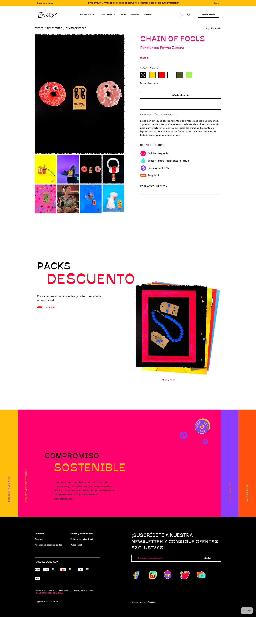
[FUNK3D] (47, 14)
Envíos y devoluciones (82, 533)
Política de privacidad (82, 539)
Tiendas (39, 539)
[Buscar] (188, 14)
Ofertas (135, 14)
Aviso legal (76, 545)
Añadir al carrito (180, 95)
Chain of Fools (75, 28)
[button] (163, 380)
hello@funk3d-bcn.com (49, 592)
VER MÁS (50, 307)
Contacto (39, 533)
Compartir (216, 28)
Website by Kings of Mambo (143, 602)
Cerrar (216, 3)
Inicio (39, 28)
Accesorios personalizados (48, 545)
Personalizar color (149, 83)
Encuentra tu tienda (45, 3)
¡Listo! (207, 558)
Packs (123, 14)
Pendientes (54, 28)
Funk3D (147, 14)
